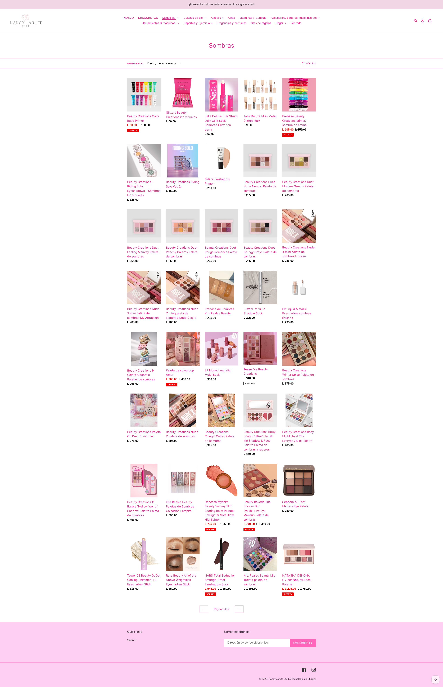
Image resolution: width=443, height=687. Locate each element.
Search (131, 640)
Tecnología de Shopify (304, 678)
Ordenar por (135, 63)
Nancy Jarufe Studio (280, 678)
